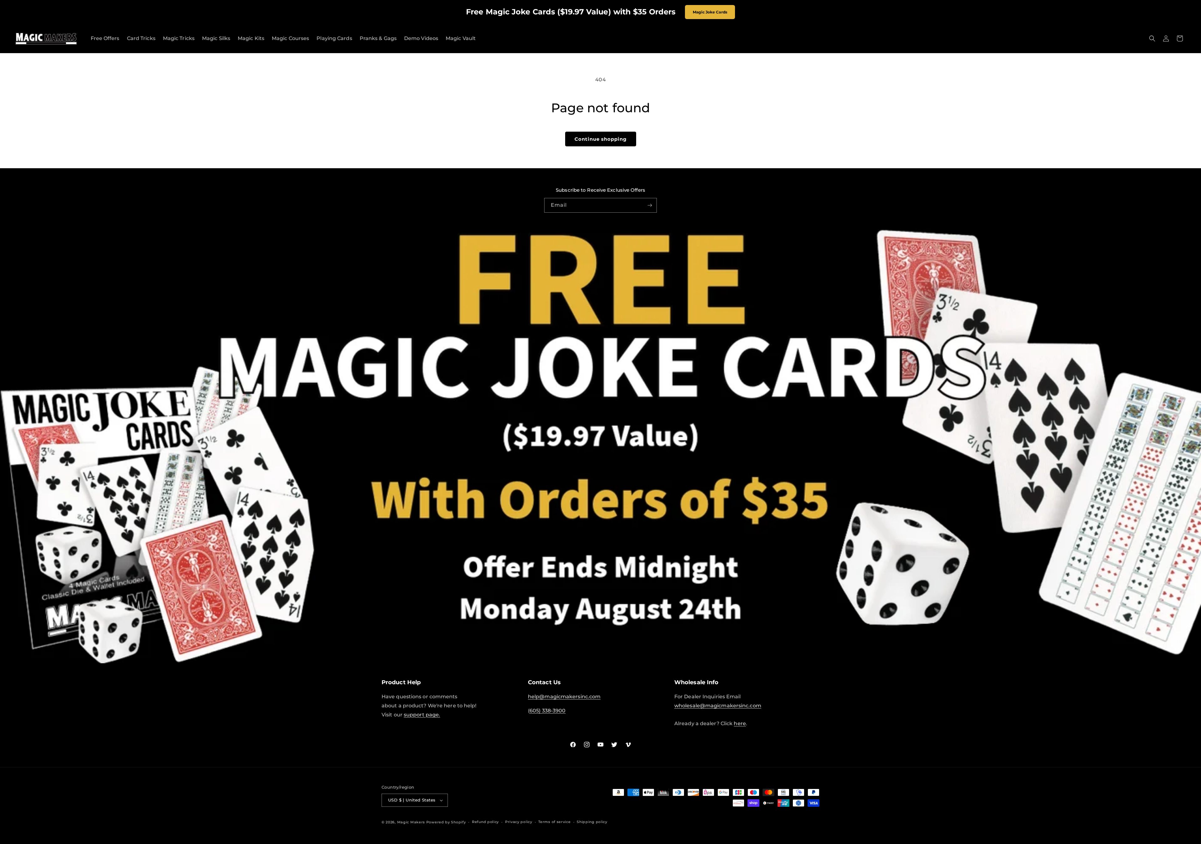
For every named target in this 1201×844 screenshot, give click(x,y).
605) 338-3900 (547, 711)
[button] (1152, 38)
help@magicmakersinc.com (564, 697)
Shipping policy (592, 822)
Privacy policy (518, 822)
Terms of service (554, 822)
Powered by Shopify (446, 822)
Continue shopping (601, 139)
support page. (422, 715)
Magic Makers (411, 822)
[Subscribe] (649, 205)
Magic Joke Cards (710, 12)
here (740, 723)
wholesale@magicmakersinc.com (717, 706)
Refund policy (485, 822)
